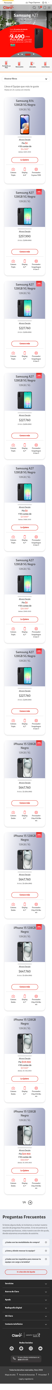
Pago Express (34, 3)
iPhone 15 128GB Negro (25, 746)
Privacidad (42, 1375)
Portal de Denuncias (27, 1375)
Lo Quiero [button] (24, 160)
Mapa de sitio (10, 1375)
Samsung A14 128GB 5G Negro (24, 103)
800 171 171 (23, 1360)
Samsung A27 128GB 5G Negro (24, 194)
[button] (40, 7)
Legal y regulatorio (26, 1379)
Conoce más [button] (25, 252)
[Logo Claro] (8, 7)
